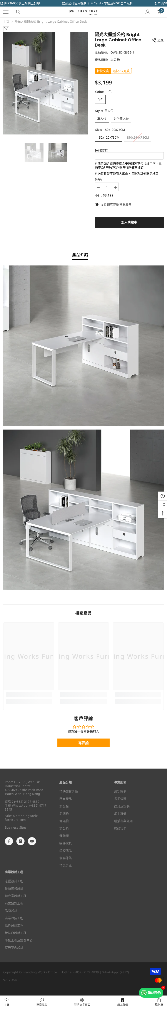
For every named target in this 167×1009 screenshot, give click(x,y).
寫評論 (83, 742)
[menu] (5, 12)
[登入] (147, 12)
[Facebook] (9, 841)
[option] (45, 83)
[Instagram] (20, 841)
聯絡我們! (154, 993)
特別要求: (101, 150)
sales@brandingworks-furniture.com (22, 818)
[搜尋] (18, 12)
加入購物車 (130, 222)
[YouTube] (32, 841)
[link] (29, 694)
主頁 (6, 22)
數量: (98, 180)
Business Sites (16, 827)
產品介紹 (80, 254)
